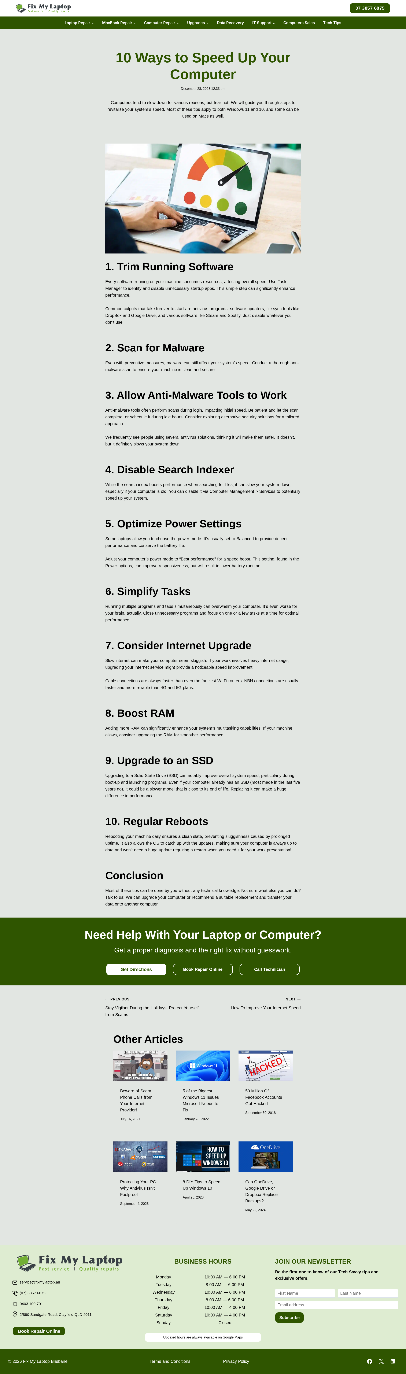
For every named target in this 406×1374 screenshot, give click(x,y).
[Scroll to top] (395, 1357)
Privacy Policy (236, 1361)
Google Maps (233, 1337)
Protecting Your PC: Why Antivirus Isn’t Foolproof (138, 1188)
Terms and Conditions (170, 1361)
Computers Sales (299, 23)
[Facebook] (370, 1361)
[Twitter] (381, 1361)
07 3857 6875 (370, 8)
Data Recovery (230, 23)
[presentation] (140, 1066)
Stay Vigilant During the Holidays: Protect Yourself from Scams (152, 1007)
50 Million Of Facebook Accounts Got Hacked (263, 1097)
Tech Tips (332, 23)
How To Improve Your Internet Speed (266, 1003)
